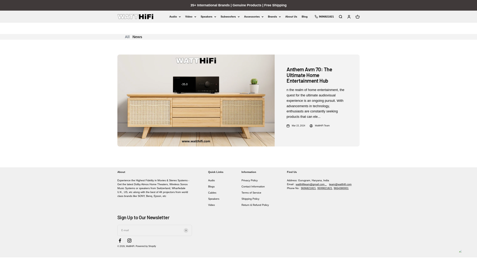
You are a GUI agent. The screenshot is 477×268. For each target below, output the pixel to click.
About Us (291, 16)
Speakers (206, 16)
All (127, 37)
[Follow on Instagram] (129, 240)
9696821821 (308, 188)
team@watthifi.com (340, 184)
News (137, 37)
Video (188, 16)
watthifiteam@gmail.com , (311, 184)
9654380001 (341, 188)
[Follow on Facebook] (119, 240)
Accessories (252, 16)
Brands (272, 16)
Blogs (211, 186)
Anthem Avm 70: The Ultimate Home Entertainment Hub (309, 75)
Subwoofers (228, 16)
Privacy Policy (249, 180)
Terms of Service (251, 192)
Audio (173, 16)
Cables (212, 192)
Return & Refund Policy (255, 204)
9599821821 (324, 188)
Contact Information (253, 186)
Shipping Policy (250, 198)
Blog (305, 16)
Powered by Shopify (146, 246)
